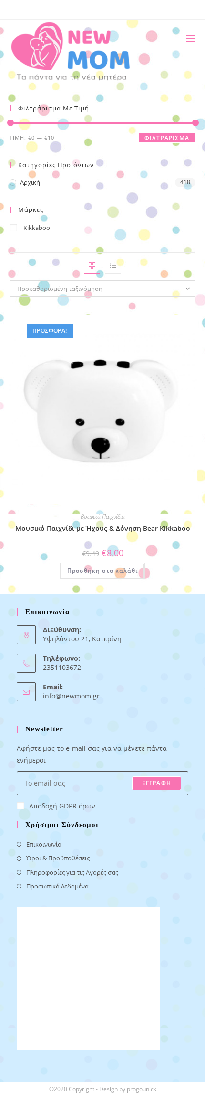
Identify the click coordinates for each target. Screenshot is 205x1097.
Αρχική (30, 182)
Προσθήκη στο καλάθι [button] (102, 571)
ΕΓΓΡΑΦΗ (156, 783)
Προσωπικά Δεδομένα (57, 886)
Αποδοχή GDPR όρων (62, 805)
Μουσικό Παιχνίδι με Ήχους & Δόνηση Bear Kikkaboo (102, 528)
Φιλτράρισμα (166, 138)
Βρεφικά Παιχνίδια (103, 516)
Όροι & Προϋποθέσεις (58, 858)
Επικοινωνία (44, 844)
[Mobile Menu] (187, 38)
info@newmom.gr (71, 695)
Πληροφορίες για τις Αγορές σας (72, 872)
